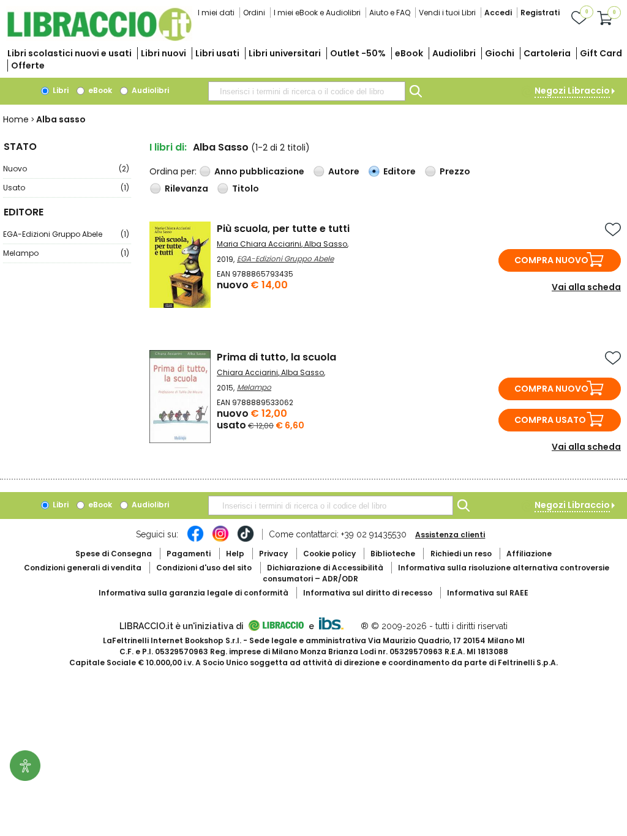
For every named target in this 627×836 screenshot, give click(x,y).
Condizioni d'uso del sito (204, 567)
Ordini (254, 12)
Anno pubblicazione (259, 171)
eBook (409, 53)
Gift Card (601, 53)
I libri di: (168, 147)
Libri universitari (285, 53)
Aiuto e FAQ (389, 12)
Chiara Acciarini (247, 372)
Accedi (498, 12)
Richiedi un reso (461, 553)
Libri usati (217, 53)
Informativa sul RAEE (487, 593)
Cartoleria (547, 53)
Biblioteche (392, 553)
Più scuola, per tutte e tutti (283, 229)
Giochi (499, 53)
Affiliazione (529, 553)
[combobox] (306, 91)
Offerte (28, 65)
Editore (399, 171)
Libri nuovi (163, 53)
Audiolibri (454, 53)
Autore (343, 171)
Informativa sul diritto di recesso (367, 593)
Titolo (245, 188)
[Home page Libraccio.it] (99, 38)
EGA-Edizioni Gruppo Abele (66, 234)
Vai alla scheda (586, 287)
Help (235, 553)
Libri (60, 90)
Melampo (66, 253)
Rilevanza (186, 188)
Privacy (273, 553)
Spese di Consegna (113, 553)
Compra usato (550, 420)
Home (16, 119)
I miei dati (216, 12)
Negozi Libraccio (572, 90)
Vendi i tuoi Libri (447, 12)
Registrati (540, 12)
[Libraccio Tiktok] (245, 540)
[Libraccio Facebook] (195, 540)
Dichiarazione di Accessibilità (325, 567)
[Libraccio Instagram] (220, 540)
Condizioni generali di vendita (82, 567)
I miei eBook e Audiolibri (317, 12)
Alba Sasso (325, 244)
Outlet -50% (358, 53)
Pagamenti (189, 553)
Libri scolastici (69, 53)
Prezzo (455, 171)
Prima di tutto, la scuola (276, 357)
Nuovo (66, 168)
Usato (66, 187)
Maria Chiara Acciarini (259, 244)
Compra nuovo (551, 260)
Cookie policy (329, 553)
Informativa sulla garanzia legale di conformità (193, 593)
